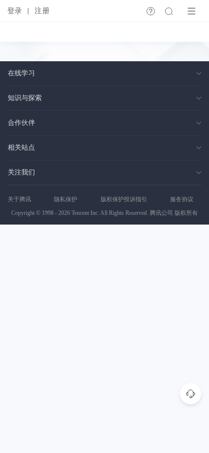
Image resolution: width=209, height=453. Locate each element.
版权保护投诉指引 (124, 199)
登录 (14, 11)
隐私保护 (65, 199)
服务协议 (181, 199)
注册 (42, 11)
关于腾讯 (19, 199)
